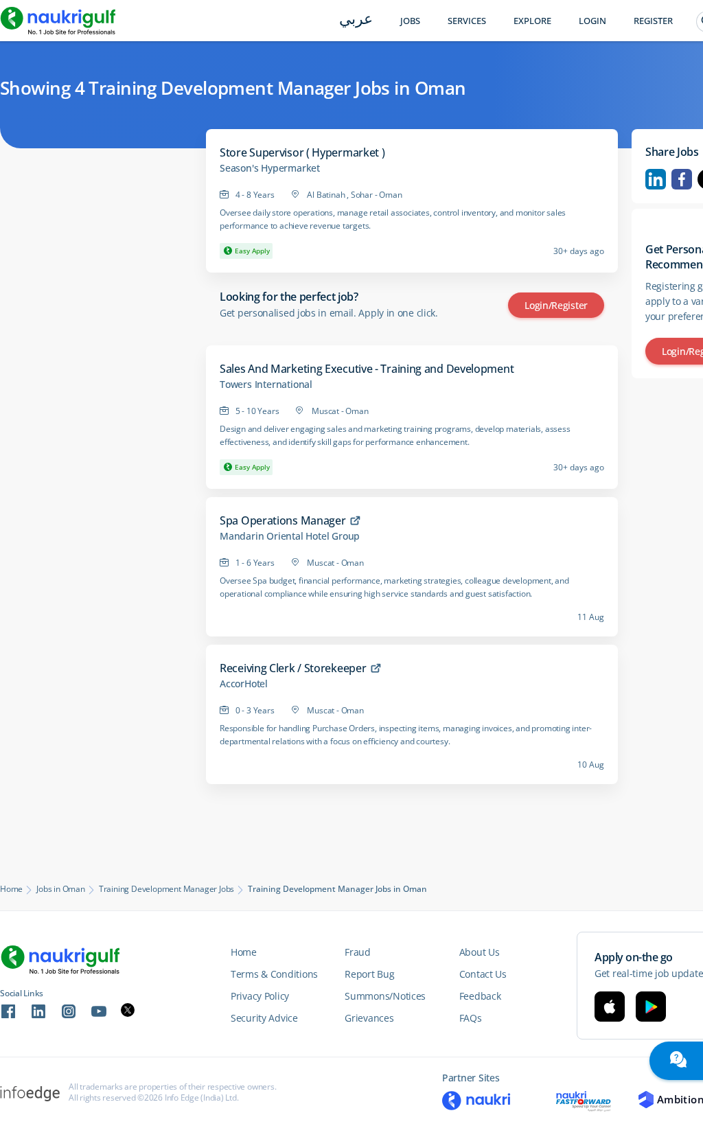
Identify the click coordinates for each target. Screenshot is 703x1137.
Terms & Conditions (274, 973)
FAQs (470, 1017)
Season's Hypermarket (270, 168)
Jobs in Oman (60, 889)
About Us (479, 951)
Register (653, 21)
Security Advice (264, 1017)
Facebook (681, 179)
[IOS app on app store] (610, 1006)
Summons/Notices (385, 995)
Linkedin (655, 179)
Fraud (358, 951)
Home (11, 889)
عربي (356, 20)
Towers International (266, 384)
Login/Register (556, 305)
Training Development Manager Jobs (166, 889)
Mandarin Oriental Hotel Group (290, 536)
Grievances (369, 1017)
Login (592, 21)
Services (467, 21)
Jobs (410, 21)
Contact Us (483, 973)
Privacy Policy (260, 995)
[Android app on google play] (651, 1006)
